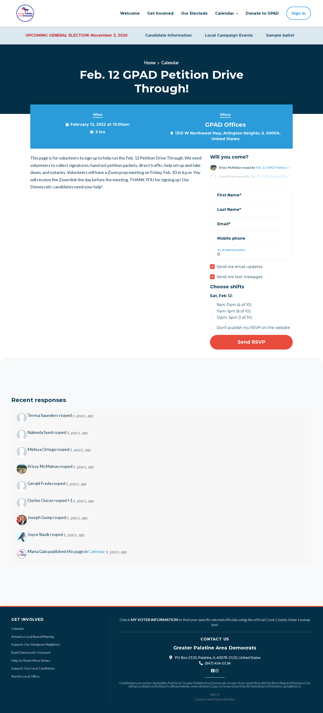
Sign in (299, 13)
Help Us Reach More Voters (30, 660)
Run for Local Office (25, 676)
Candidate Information (168, 35)
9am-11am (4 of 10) (234, 304)
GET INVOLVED (27, 619)
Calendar (225, 13)
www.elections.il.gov (204, 686)
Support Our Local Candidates (33, 668)
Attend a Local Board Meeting (32, 637)
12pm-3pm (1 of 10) (234, 317)
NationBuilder (225, 699)
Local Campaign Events (229, 35)
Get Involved (160, 13)
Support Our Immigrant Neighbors (35, 644)
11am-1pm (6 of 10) (234, 311)
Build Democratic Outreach (31, 652)
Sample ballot (280, 35)
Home (150, 62)
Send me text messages (239, 276)
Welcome (130, 13)
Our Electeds (194, 13)
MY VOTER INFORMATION (154, 619)
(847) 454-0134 (218, 663)
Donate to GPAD (262, 13)
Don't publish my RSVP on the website (253, 327)
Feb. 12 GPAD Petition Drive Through (281, 167)
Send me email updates (239, 266)
